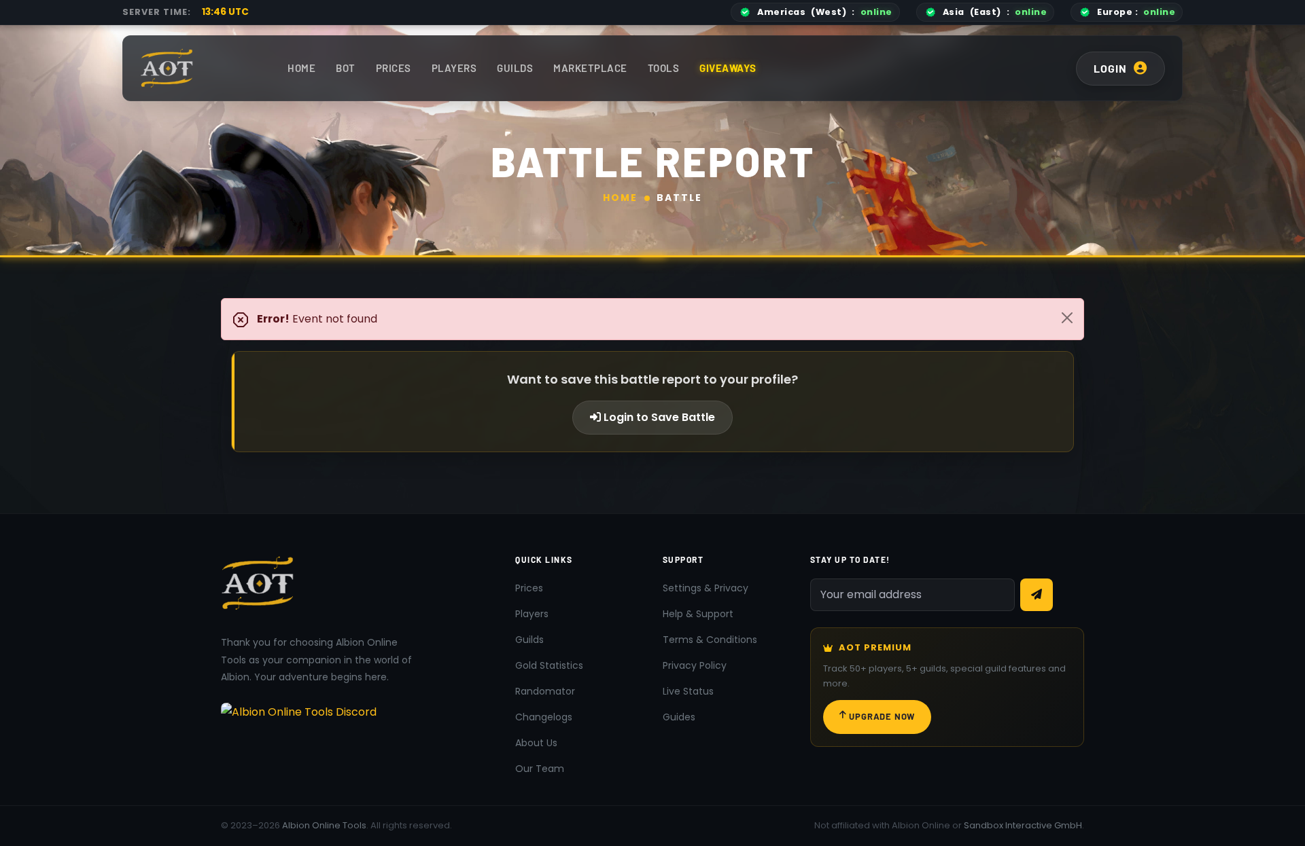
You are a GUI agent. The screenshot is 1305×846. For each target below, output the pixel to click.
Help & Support (698, 614)
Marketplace (590, 68)
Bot (345, 68)
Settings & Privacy (705, 588)
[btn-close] (1067, 318)
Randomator (545, 691)
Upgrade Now (882, 716)
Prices (393, 68)
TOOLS (664, 68)
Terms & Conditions (710, 639)
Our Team (539, 768)
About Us (536, 743)
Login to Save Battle (658, 417)
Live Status (688, 691)
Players (454, 68)
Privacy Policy (695, 665)
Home (301, 68)
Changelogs (543, 717)
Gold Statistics (549, 665)
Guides (679, 717)
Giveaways (727, 68)
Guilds (515, 68)
